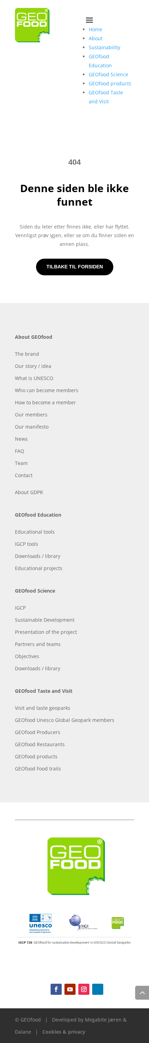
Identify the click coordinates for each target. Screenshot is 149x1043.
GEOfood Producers (37, 732)
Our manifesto (32, 426)
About (96, 38)
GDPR (36, 492)
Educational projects (38, 568)
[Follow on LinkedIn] (97, 989)
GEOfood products (110, 83)
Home (95, 29)
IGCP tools (26, 544)
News (21, 439)
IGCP (20, 607)
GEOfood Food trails (38, 768)
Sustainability (104, 47)
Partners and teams (38, 644)
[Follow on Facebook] (56, 989)
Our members (31, 414)
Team (21, 463)
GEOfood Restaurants (40, 744)
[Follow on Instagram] (83, 989)
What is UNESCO (34, 378)
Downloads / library (37, 556)
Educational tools (35, 531)
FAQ (19, 451)
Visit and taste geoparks (42, 708)
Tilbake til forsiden (74, 266)
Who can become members (46, 390)
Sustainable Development (44, 620)
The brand (27, 354)
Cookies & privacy (63, 1031)
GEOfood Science (108, 74)
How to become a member (45, 402)
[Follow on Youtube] (70, 989)
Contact (24, 475)
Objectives (27, 656)
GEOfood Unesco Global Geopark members (64, 720)
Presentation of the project (46, 632)
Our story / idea (33, 366)
